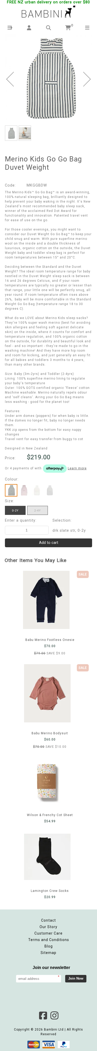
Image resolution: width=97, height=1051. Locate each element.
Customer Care (48, 933)
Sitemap (48, 953)
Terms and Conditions (48, 940)
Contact (48, 920)
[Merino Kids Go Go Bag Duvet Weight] (48, 78)
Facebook (43, 1015)
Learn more (77, 468)
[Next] (87, 79)
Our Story (48, 927)
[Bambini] (48, 12)
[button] (9, 27)
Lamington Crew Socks (50, 857)
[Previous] (10, 79)
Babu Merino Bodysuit (50, 693)
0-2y (15, 510)
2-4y (37, 510)
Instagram (54, 1015)
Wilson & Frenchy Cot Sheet (50, 781)
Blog (48, 946)
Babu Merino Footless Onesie (50, 600)
